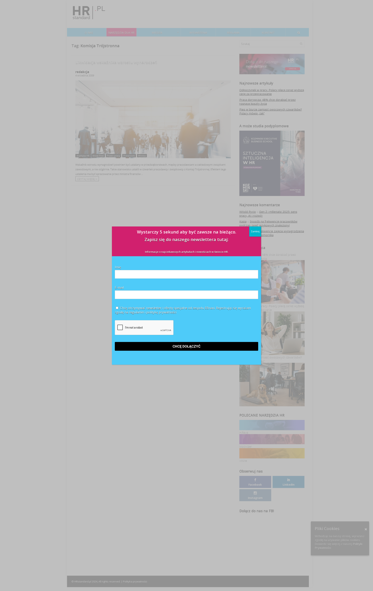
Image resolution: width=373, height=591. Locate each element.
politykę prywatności (161, 312)
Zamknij (255, 231)
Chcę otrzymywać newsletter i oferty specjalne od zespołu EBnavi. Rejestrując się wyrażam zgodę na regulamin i (183, 310)
